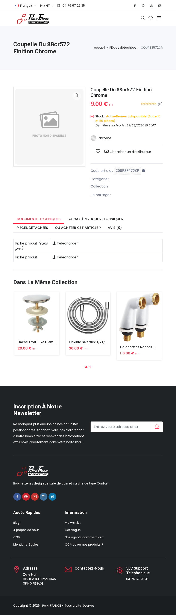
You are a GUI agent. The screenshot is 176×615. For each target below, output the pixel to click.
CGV (16, 537)
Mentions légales (25, 544)
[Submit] (156, 427)
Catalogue (73, 530)
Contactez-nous (89, 568)
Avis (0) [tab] (115, 227)
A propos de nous (26, 530)
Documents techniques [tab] (39, 218)
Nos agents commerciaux (84, 537)
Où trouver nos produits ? (84, 544)
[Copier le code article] (143, 170)
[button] (86, 367)
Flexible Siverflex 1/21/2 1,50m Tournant (100, 342)
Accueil (99, 47)
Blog (16, 522)
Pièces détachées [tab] (32, 227)
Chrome (104, 138)
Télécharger (67, 243)
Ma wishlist (73, 522)
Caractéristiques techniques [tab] (95, 218)
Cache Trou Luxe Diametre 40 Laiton (46, 342)
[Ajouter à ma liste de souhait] (98, 151)
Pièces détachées (122, 47)
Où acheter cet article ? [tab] (78, 227)
